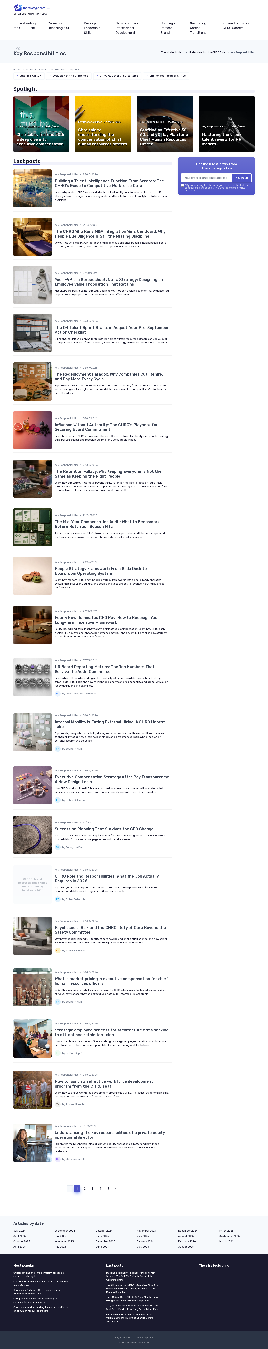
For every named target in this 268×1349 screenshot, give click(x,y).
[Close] (205, 664)
